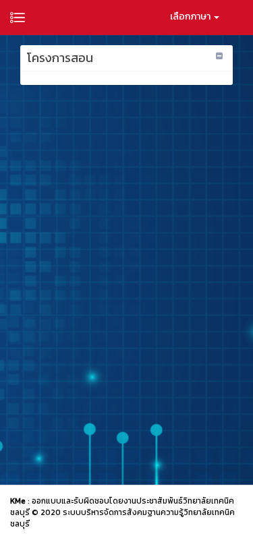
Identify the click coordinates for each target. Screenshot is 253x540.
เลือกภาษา (191, 16)
